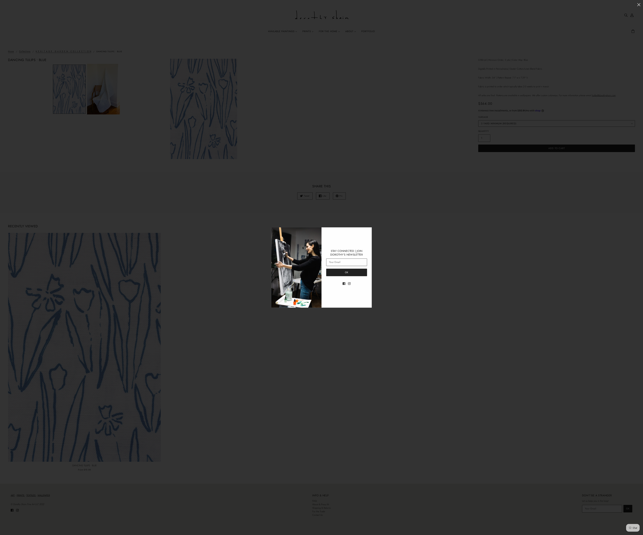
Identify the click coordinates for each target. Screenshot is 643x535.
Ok (346, 272)
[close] (639, 4)
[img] (344, 283)
